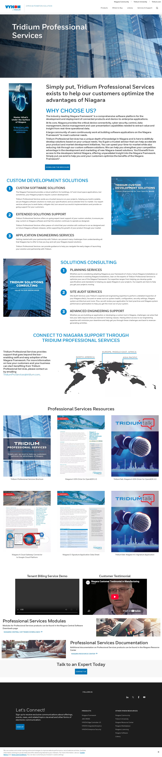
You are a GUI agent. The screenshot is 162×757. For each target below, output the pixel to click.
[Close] (158, 752)
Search (157, 8)
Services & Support (144, 8)
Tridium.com (156, 2)
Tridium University (140, 2)
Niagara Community (121, 2)
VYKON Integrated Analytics (92, 726)
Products (104, 8)
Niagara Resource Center (83, 654)
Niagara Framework (89, 715)
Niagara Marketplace (122, 726)
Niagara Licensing (122, 729)
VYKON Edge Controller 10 (91, 722)
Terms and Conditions (19, 755)
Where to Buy (117, 8)
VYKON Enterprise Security (91, 729)
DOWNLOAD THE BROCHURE (57, 167)
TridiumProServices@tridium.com (21, 374)
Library (130, 8)
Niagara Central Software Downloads (22, 632)
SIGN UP (20, 727)
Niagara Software (121, 733)
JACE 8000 (86, 719)
